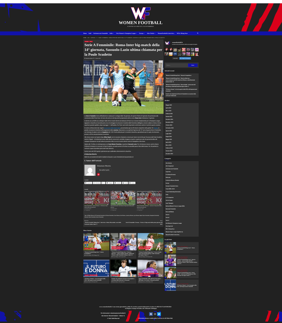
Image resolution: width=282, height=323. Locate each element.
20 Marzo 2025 (150, 281)
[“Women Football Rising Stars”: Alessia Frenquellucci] (96, 241)
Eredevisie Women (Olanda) (172, 180)
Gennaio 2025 (169, 116)
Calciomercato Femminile (100, 33)
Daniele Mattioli (88, 281)
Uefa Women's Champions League (174, 223)
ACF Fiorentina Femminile (99, 215)
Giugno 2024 (169, 136)
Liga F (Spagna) (169, 203)
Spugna (156, 128)
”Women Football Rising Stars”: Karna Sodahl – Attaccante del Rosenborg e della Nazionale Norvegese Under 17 (150, 253)
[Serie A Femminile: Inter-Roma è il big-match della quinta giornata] (123, 198)
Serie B (167, 217)
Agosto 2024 (169, 130)
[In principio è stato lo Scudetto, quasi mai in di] (192, 50)
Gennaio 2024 (169, 151)
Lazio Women (136, 215)
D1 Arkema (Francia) (171, 174)
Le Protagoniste (170, 197)
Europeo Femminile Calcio (172, 186)
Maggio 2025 (169, 105)
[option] (182, 248)
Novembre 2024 (169, 122)
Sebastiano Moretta (89, 58)
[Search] (198, 33)
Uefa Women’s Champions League (126, 33)
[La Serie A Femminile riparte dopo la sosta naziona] (166, 54)
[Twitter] (159, 314)
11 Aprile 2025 (123, 256)
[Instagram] (155, 314)
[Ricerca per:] (177, 65)
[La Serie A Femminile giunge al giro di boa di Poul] (179, 54)
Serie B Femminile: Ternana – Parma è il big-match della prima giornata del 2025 (144, 222)
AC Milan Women (90, 215)
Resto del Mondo (170, 211)
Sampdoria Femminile (154, 215)
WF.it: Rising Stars (182, 33)
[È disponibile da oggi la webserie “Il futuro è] (175, 54)
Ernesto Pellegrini (89, 255)
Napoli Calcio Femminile (145, 215)
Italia (111, 33)
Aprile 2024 (168, 142)
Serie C (167, 220)
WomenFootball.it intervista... (117, 248)
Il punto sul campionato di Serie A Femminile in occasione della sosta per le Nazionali (181, 94)
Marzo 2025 (168, 110)
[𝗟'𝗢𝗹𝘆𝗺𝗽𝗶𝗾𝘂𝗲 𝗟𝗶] (197, 54)
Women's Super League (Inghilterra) (174, 231)
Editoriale (168, 177)
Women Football (141, 22)
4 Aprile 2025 (150, 256)
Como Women (117, 215)
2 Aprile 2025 (122, 281)
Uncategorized (169, 226)
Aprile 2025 (168, 108)
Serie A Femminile (99, 217)
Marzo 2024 (168, 145)
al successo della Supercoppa (112, 128)
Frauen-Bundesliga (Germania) (173, 191)
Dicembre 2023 (169, 153)
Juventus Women (129, 215)
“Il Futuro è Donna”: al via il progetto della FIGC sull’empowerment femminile (181, 90)
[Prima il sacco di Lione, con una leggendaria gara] (188, 50)
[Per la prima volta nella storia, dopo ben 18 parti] (184, 54)
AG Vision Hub (168, 318)
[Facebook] (151, 314)
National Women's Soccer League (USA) (175, 206)
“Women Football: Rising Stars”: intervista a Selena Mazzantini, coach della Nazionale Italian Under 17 (102, 222)
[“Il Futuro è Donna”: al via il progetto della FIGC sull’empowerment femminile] (96, 268)
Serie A (91, 41)
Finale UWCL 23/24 (170, 189)
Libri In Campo (169, 200)
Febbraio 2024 (169, 148)
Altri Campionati (170, 166)
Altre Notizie (150, 33)
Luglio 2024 (168, 133)
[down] (113, 33)
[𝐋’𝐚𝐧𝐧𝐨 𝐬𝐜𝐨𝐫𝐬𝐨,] (179, 50)
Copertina (86, 41)
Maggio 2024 (169, 139)
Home (85, 33)
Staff (90, 33)
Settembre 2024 (170, 128)
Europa (141, 33)
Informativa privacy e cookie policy (147, 318)
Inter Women (123, 215)
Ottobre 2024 (169, 125)
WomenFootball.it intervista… (166, 33)
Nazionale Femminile (93, 275)
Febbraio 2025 (169, 113)
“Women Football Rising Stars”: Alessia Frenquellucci (178, 75)
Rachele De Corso (143, 281)
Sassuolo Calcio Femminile (90, 217)
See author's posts (104, 170)
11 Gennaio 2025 (98, 58)
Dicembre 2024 (169, 119)
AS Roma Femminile (109, 215)
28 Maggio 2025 (96, 255)
